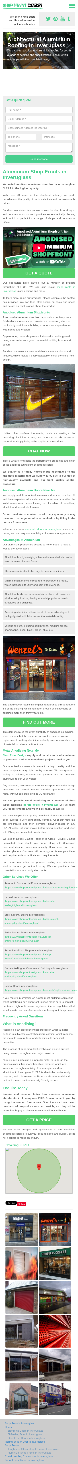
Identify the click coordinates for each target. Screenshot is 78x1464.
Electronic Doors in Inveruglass (25, 1430)
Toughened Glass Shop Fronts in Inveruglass (33, 1449)
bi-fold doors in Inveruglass (41, 804)
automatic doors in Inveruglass (43, 529)
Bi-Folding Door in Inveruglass (25, 1434)
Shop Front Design (14, 755)
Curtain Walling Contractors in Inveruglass (29, 1456)
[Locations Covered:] (4, 5)
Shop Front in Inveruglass (19, 1423)
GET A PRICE (39, 1120)
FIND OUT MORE (39, 722)
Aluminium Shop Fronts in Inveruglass (29, 1452)
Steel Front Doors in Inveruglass (26, 1438)
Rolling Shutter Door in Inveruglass (25, 1441)
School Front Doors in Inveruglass (24, 1460)
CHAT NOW (39, 451)
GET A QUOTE (39, 273)
